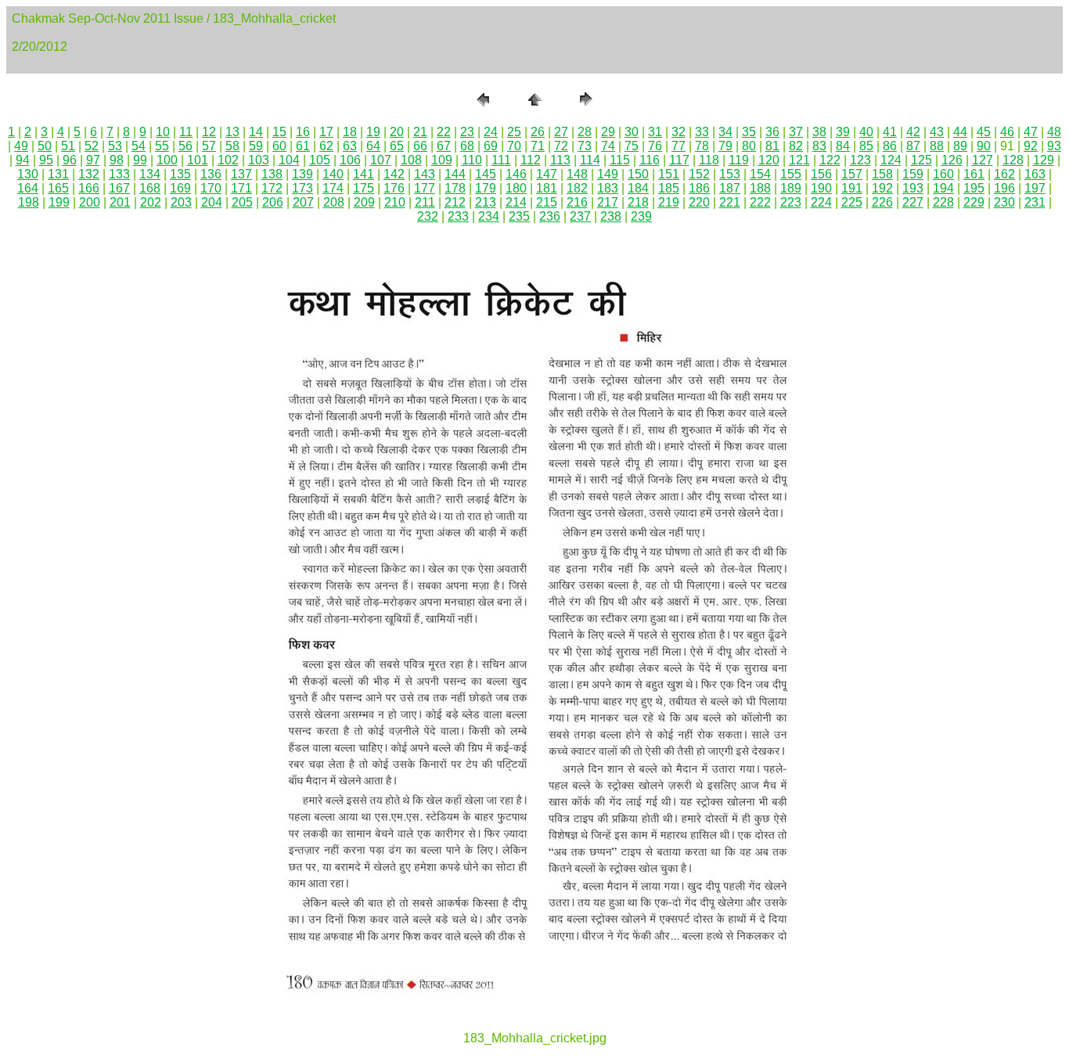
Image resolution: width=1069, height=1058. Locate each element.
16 (303, 132)
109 (441, 160)
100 (167, 160)
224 (821, 202)
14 (256, 132)
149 (607, 174)
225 (851, 202)
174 (333, 188)
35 (749, 132)
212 (455, 202)
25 (514, 132)
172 (272, 188)
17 (326, 132)
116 (649, 160)
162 (1004, 174)
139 (302, 174)
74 (608, 146)
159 (912, 174)
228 (943, 202)
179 (485, 188)
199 (59, 202)
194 (943, 188)
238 (610, 216)
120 (768, 160)
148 (577, 174)
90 (984, 146)
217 (607, 202)
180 (516, 188)
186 (699, 188)
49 (21, 146)
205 (242, 202)
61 (303, 146)
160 (943, 174)
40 (866, 132)
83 (819, 146)
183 (607, 188)
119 (739, 160)
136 (210, 174)
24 (491, 132)
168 (149, 188)
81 (772, 146)
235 (519, 216)
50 (45, 146)
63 (350, 146)
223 (790, 202)
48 (1054, 132)
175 (363, 188)
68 (467, 146)
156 (821, 174)
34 (725, 132)
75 (631, 146)
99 (140, 160)
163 (1035, 174)
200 (89, 202)
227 (912, 202)
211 (425, 202)
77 (678, 146)
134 (149, 174)
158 (882, 174)
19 (373, 132)
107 (380, 160)
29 (608, 132)
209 (364, 202)
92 (1031, 146)
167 (119, 188)
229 (973, 202)
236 (549, 216)
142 (394, 174)
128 (1013, 160)
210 (394, 202)
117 (679, 160)
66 (420, 146)
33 (702, 132)
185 (668, 188)
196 (1004, 188)
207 (303, 202)
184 (638, 188)
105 (319, 160)
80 (749, 146)
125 (921, 160)
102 (228, 160)
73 (585, 146)
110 (472, 160)
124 (891, 160)
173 (302, 188)
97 (93, 160)
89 (960, 146)
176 (394, 188)
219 (668, 202)
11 (186, 132)
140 (333, 174)
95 (46, 160)
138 (272, 174)
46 (1007, 132)
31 (655, 132)
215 (546, 202)
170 (210, 188)
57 (209, 146)
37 (796, 132)
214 (516, 202)
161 (973, 174)
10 (163, 132)
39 (843, 132)
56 (185, 146)
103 (258, 160)
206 (272, 202)
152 (699, 174)
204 (211, 202)
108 (411, 160)
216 (577, 202)
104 (289, 160)
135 (180, 174)
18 (350, 132)
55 (162, 146)
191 (851, 188)
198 (28, 202)
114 (590, 160)
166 (88, 188)
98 (117, 160)
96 (70, 160)
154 (760, 174)
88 (937, 146)
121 (799, 160)
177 (424, 188)
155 (790, 174)
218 (638, 202)
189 (790, 188)
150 (638, 174)
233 (458, 216)
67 (444, 146)
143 (424, 174)
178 (455, 188)
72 (561, 146)
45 (984, 132)
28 (585, 132)
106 (350, 160)
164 (27, 188)
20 (397, 132)
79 (725, 146)
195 (973, 188)
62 (326, 146)
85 (866, 146)
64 (373, 146)
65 (397, 146)
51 (68, 146)
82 (796, 146)
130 (27, 174)
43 (937, 132)
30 (631, 132)
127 (982, 160)
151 (668, 174)
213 (485, 202)
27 (561, 132)
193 (912, 188)
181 (546, 188)
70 (514, 146)
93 (1054, 146)
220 (699, 202)
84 (843, 146)
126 (952, 160)
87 (913, 146)
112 (530, 160)
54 (138, 146)
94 (23, 160)
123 (860, 160)
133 (119, 174)
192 (882, 188)
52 (92, 146)
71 (538, 146)
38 (819, 132)
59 (256, 146)
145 (485, 174)
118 (709, 160)
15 (279, 132)
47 (1031, 132)
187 (729, 188)
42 (913, 132)
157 (851, 174)
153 (729, 174)
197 (1035, 188)
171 (241, 188)
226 (882, 202)
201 (120, 202)
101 (197, 160)
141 (363, 174)
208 (333, 202)
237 (580, 216)
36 (772, 132)
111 (501, 160)
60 (279, 146)
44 (960, 132)
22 (444, 132)
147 (546, 174)
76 (655, 146)
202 (150, 202)
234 (488, 216)
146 (516, 174)
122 (829, 160)
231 (1035, 202)
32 (678, 132)
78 (702, 146)
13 (232, 132)
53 (115, 146)
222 (760, 202)
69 (491, 146)
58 (232, 146)
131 (58, 174)
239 (641, 216)
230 (1004, 202)
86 (890, 146)
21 (420, 132)
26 (538, 132)
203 (181, 202)
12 (209, 132)
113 (560, 160)
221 (729, 202)
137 (241, 174)
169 (180, 188)
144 (455, 174)
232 (427, 216)
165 (58, 188)
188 (760, 188)
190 (821, 188)
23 (467, 132)
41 (890, 132)
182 (577, 188)
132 (88, 174)
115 (620, 160)
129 (1043, 160)
